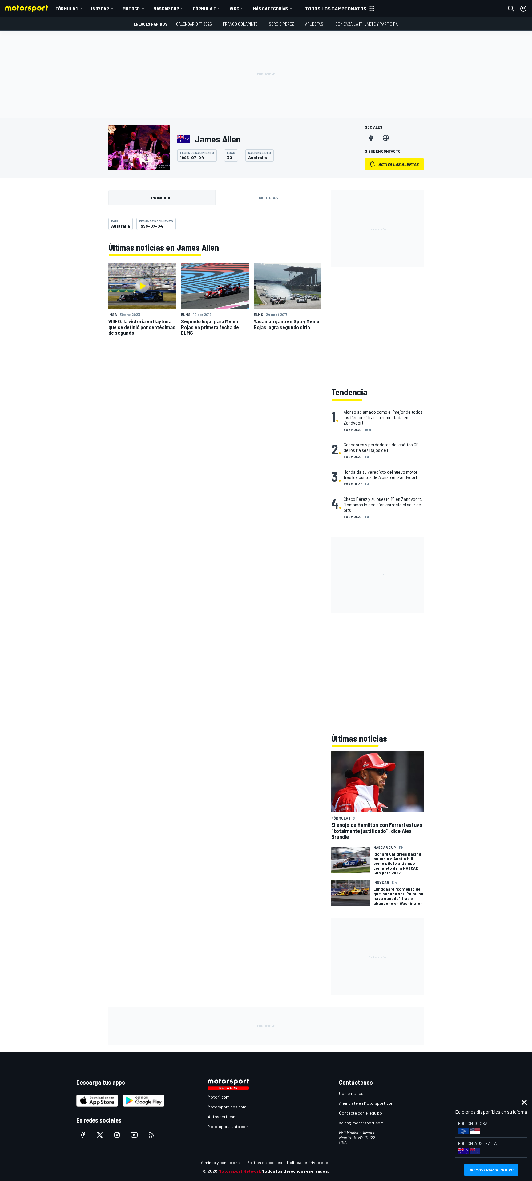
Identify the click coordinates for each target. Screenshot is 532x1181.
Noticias (268, 197)
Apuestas (314, 23)
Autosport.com (222, 1116)
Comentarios (351, 1093)
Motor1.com (218, 1096)
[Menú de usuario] (523, 8)
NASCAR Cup (166, 8)
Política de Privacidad (307, 1162)
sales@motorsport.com (361, 1122)
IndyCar (100, 8)
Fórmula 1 (66, 8)
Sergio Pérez (281, 23)
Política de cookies (264, 1162)
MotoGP (131, 8)
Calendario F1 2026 (194, 23)
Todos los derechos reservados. (295, 1171)
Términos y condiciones (220, 1162)
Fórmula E (204, 8)
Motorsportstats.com (228, 1126)
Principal (162, 197)
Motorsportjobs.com (227, 1106)
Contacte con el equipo (360, 1112)
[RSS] (151, 1135)
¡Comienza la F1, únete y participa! (366, 23)
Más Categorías (270, 8)
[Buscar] (511, 8)
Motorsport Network (239, 1171)
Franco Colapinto (240, 23)
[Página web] (386, 138)
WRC (234, 8)
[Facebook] (371, 138)
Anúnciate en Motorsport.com (366, 1103)
